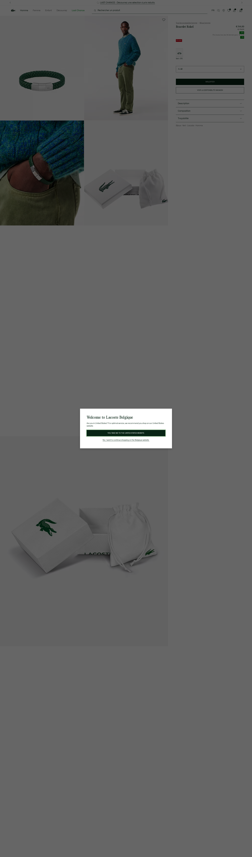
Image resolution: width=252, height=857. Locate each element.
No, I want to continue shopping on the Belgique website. (126, 440)
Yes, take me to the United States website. (126, 433)
